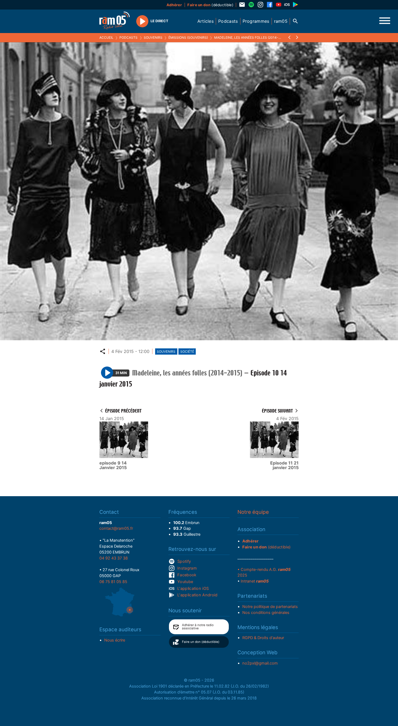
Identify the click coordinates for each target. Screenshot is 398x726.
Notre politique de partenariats (270, 606)
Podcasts (128, 37)
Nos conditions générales (265, 612)
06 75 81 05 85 (113, 581)
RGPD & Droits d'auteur (263, 637)
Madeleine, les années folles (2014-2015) (250, 37)
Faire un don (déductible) (200, 642)
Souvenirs (153, 37)
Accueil (106, 37)
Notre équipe (253, 512)
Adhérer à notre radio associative (198, 626)
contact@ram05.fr (116, 528)
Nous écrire (114, 640)
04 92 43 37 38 (113, 558)
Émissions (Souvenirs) (188, 37)
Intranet (255, 581)
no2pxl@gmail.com (260, 663)
